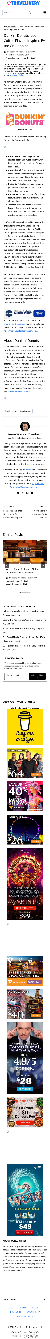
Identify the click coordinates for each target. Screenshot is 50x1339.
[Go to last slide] (7, 565)
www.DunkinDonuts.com (15, 324)
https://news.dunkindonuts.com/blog (20, 331)
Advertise (37, 1308)
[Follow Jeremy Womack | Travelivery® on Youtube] (32, 493)
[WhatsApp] (32, 1336)
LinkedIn (29, 469)
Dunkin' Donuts (25, 411)
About (11, 1308)
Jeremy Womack (25, 1316)
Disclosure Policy (16, 75)
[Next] (43, 565)
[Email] (36, 1336)
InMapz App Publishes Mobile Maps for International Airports (12, 512)
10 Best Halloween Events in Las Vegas (20, 628)
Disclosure (15, 1312)
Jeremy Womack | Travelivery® (22, 51)
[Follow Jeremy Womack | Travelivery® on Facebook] (18, 493)
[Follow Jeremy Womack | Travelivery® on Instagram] (27, 493)
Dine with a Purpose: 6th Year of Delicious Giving (24, 620)
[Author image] (5, 52)
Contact (23, 1308)
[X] (28, 1336)
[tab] (20, 592)
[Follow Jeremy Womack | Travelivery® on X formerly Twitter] (22, 493)
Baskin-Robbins (11, 411)
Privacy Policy (33, 1312)
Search (44, 1299)
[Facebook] (25, 1336)
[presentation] (25, 552)
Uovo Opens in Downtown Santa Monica (39, 512)
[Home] (5, 27)
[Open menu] (45, 12)
